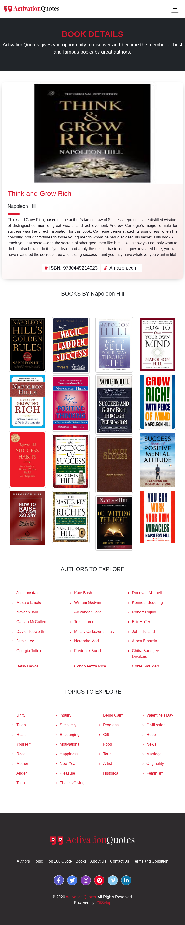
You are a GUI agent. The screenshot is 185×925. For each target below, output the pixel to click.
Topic (38, 861)
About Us (98, 861)
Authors (23, 861)
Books (81, 861)
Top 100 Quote (59, 861)
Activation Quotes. (81, 897)
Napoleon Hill (22, 206)
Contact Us (119, 861)
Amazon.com (123, 268)
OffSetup (103, 903)
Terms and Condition (150, 861)
